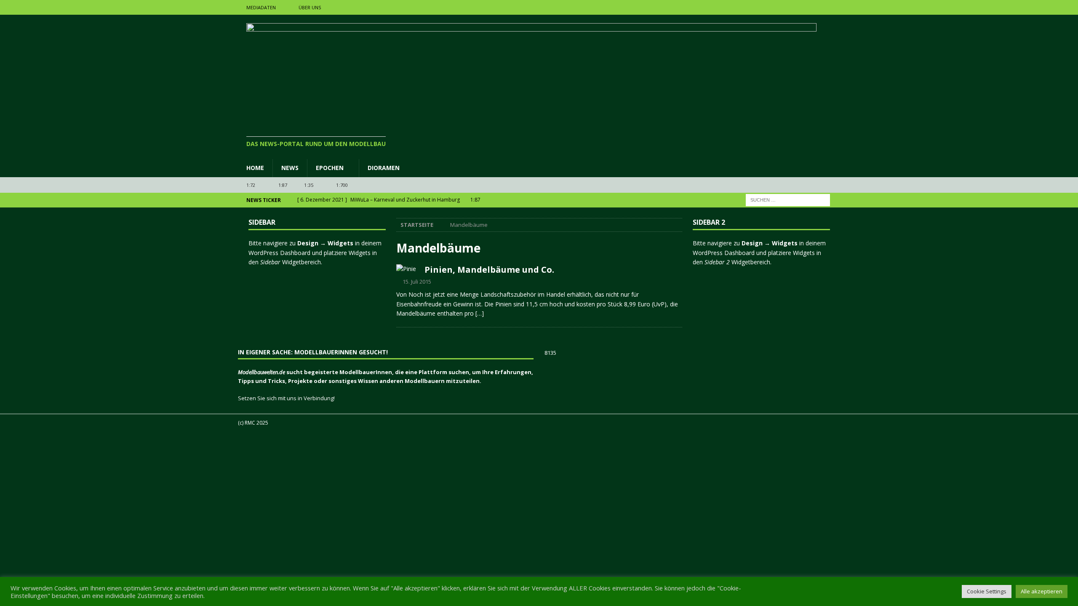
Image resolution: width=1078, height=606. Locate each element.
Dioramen (384, 168)
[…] (479, 313)
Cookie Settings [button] (986, 591)
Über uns (310, 7)
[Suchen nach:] (788, 200)
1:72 (251, 185)
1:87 (283, 185)
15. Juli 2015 (417, 281)
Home (255, 168)
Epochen (330, 168)
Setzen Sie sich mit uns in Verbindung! (286, 398)
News (290, 168)
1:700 (342, 185)
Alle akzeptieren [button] (1041, 591)
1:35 (308, 185)
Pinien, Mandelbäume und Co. (489, 269)
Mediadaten (261, 7)
